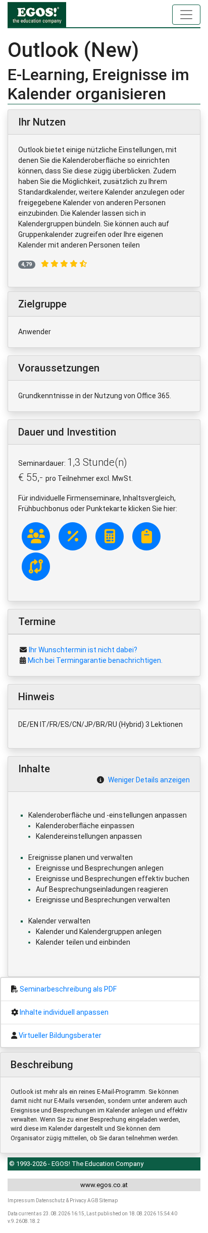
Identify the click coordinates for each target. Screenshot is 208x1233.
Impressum (21, 1200)
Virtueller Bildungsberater (60, 1035)
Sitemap (108, 1200)
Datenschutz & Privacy (61, 1200)
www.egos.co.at (104, 1185)
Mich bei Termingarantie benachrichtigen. (95, 660)
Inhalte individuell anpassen (64, 1012)
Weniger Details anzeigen (149, 780)
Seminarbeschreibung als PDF (68, 989)
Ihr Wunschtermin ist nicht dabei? (83, 650)
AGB (92, 1200)
